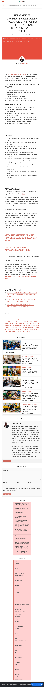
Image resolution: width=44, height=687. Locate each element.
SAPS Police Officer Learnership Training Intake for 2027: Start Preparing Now (21, 516)
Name (5, 482)
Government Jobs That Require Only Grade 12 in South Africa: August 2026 (29, 371)
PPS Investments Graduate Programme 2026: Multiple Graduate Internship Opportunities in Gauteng (22, 542)
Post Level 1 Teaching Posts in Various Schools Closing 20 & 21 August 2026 (30, 359)
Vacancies (28, 13)
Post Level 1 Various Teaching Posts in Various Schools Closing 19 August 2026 (30, 383)
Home (4, 5)
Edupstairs (15, 683)
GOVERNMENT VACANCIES (19, 13)
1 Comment (29, 363)
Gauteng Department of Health (17, 74)
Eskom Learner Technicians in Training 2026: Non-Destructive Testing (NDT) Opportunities (21, 537)
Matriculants (31, 323)
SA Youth (15, 327)
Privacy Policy (27, 683)
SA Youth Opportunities (26, 327)
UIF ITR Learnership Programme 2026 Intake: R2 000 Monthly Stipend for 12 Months (22, 525)
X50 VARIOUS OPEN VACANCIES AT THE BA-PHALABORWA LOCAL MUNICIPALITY (20, 305)
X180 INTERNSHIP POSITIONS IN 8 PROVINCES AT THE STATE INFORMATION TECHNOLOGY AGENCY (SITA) (22, 294)
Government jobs (19, 323)
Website (30, 482)
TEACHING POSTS (25, 356)
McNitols (23, 683)
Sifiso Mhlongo (29, 34)
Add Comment (21, 34)
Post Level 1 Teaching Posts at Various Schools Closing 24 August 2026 (21, 553)
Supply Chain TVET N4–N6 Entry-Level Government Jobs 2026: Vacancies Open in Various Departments (30, 396)
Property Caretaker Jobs (17, 325)
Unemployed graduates (22, 329)
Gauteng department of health (23, 319)
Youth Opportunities (24, 331)
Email (18, 482)
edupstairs (9, 319)
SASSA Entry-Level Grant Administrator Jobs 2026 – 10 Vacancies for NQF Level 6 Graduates (30, 408)
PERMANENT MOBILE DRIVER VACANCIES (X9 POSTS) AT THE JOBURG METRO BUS (21, 300)
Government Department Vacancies (17, 321)
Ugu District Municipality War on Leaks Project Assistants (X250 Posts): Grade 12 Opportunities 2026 (22, 547)
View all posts (7, 461)
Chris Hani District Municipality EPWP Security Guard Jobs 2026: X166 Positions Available (22, 504)
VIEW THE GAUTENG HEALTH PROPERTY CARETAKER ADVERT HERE (21, 238)
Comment (6, 470)
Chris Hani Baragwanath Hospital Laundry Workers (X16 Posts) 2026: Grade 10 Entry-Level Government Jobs (30, 347)
